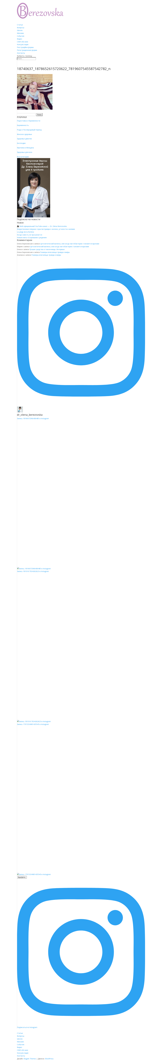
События (20, 36)
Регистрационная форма (27, 50)
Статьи (20, 25)
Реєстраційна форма (25, 47)
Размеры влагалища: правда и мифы (55, 252)
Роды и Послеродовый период (29, 130)
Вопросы (20, 27)
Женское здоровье (24, 134)
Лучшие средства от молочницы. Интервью (47, 249)
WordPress (49, 1059)
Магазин (20, 33)
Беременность (23, 125)
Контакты (21, 53)
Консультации (22, 44)
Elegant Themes (30, 1059)
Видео (19, 39)
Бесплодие (21, 143)
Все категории (23, 157)
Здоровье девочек (24, 139)
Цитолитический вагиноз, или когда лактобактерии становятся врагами (69, 244)
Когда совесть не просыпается (29, 235)
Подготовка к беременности (28, 121)
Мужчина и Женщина (25, 148)
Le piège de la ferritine (25, 232)
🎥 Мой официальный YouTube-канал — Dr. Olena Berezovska (42, 226)
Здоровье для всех (24, 152)
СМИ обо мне (22, 42)
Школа (19, 30)
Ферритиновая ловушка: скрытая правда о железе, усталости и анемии (46, 229)
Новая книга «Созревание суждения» (32, 237)
